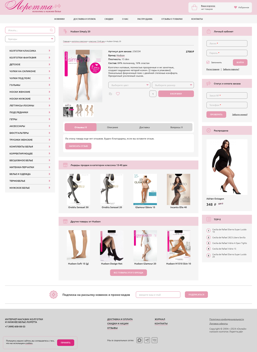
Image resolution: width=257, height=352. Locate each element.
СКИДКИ (109, 19)
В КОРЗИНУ (176, 93)
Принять (65, 342)
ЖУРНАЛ (160, 319)
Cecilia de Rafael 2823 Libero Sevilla (228, 237)
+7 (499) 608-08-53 (15, 326)
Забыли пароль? (231, 69)
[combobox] (129, 85)
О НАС (125, 19)
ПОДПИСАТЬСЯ (196, 294)
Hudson (121, 55)
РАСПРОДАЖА (144, 19)
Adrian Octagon (215, 198)
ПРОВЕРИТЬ (216, 114)
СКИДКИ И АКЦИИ (117, 323)
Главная (66, 41)
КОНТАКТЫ (197, 19)
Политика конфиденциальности (226, 319)
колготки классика (79, 41)
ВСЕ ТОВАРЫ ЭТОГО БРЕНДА (128, 272)
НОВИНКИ (59, 19)
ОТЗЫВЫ (112, 327)
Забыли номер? (239, 114)
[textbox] (127, 85)
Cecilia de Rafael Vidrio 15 (224, 248)
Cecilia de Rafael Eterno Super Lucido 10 (229, 230)
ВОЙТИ (240, 62)
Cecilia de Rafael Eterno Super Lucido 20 (229, 255)
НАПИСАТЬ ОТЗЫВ (78, 146)
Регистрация (212, 69)
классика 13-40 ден (97, 41)
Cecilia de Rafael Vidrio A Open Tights (229, 242)
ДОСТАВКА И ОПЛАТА (84, 19)
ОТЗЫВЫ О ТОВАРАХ (171, 19)
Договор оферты (218, 323)
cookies (28, 343)
